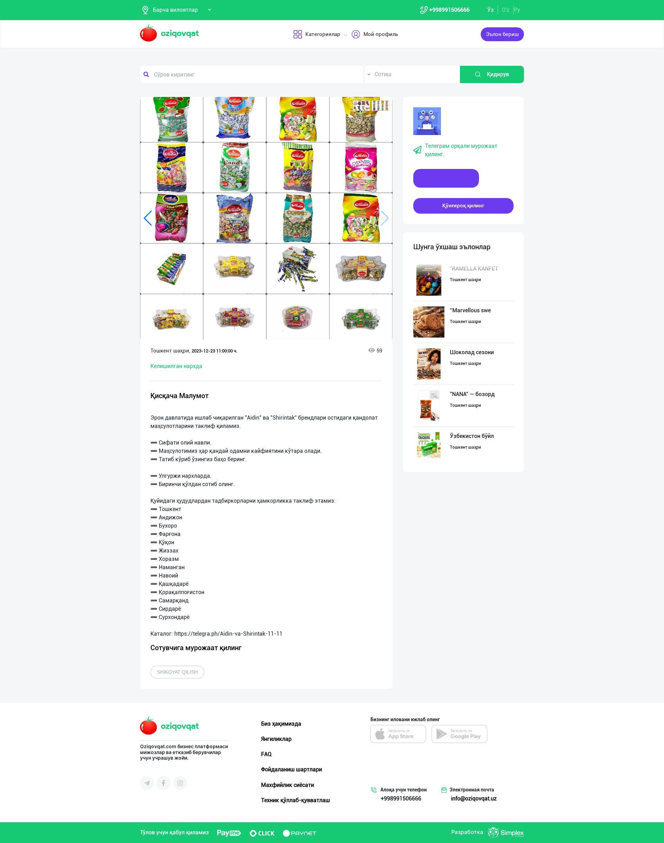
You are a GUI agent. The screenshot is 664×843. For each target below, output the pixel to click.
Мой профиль (380, 34)
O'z (505, 10)
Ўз (490, 10)
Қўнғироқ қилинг (463, 206)
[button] (361, 105)
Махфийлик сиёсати (287, 785)
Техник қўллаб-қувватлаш (295, 800)
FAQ (266, 754)
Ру (517, 10)
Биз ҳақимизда (281, 723)
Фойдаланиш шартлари (291, 769)
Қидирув (498, 74)
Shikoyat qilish (177, 672)
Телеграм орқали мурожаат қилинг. (461, 150)
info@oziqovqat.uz (474, 798)
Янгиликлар (276, 739)
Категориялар (322, 34)
